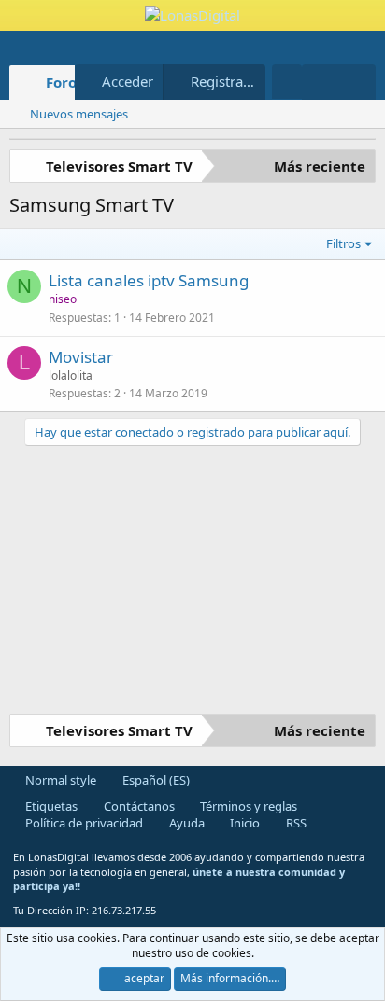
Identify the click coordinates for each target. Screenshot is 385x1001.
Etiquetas (50, 806)
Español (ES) (155, 780)
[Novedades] (320, 82)
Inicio (243, 822)
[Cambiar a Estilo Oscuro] (287, 81)
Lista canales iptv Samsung (149, 280)
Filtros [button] (343, 243)
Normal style (59, 780)
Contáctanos (138, 806)
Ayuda (185, 822)
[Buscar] (357, 82)
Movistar (81, 357)
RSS (295, 822)
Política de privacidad (82, 822)
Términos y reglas (247, 806)
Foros (64, 82)
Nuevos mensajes (79, 113)
